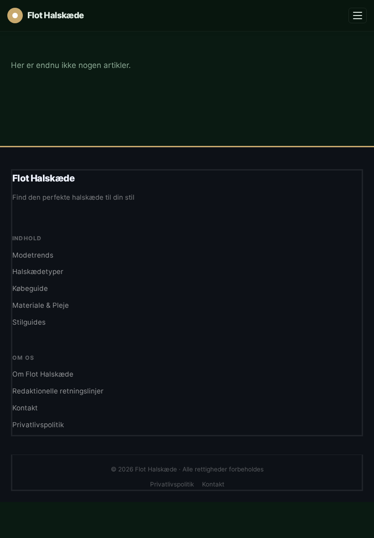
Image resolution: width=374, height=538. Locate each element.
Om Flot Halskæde (42, 374)
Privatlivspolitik (38, 424)
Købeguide (30, 288)
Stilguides (29, 322)
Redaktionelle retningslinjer (58, 391)
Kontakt (25, 408)
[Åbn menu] (357, 15)
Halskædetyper (37, 271)
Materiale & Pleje (40, 305)
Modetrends (32, 255)
